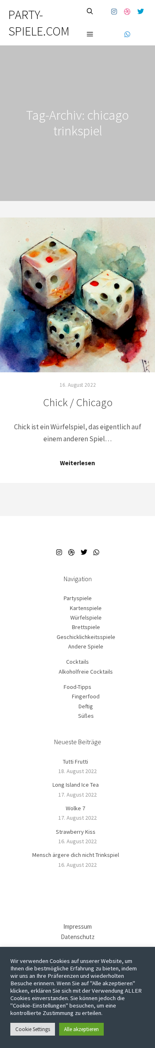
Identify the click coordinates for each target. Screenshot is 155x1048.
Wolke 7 (75, 808)
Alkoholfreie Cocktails (86, 671)
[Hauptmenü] (90, 34)
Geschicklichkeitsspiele (86, 637)
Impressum (77, 926)
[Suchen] (90, 11)
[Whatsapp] (127, 34)
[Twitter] (140, 11)
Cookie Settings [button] (32, 1029)
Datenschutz (78, 937)
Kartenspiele (86, 608)
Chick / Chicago (77, 402)
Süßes (86, 715)
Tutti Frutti (75, 761)
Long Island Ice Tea (75, 784)
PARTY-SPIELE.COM (38, 23)
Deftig (86, 706)
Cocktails (77, 661)
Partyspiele (78, 598)
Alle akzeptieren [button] (81, 1029)
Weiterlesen (77, 463)
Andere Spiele (85, 646)
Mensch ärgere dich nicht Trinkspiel (75, 855)
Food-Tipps (77, 687)
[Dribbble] (127, 11)
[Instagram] (114, 11)
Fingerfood (86, 696)
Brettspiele (86, 627)
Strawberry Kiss (75, 831)
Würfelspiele (86, 617)
